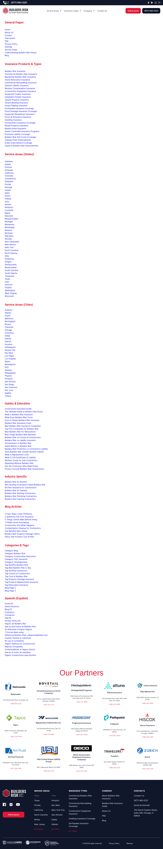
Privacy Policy (11, 44)
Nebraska (9, 236)
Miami (7, 361)
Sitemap (8, 47)
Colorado (9, 176)
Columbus (9, 333)
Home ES (9, 603)
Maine (7, 213)
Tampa (8, 396)
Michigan (9, 221)
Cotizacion (10, 615)
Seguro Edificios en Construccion (20, 643)
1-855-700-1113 (48, 705)
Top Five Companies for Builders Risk (22, 429)
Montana (9, 233)
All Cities (56, 829)
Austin (7, 315)
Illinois (7, 196)
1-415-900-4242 (114, 735)
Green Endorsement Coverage (18, 143)
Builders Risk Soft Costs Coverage (20, 137)
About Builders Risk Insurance (111, 797)
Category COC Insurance (16, 559)
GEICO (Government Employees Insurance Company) (81, 757)
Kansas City (10, 350)
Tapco (15, 725)
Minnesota (9, 224)
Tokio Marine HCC (147, 691)
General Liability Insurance (17, 85)
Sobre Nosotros (12, 606)
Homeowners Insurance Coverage (20, 123)
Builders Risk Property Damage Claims (22, 534)
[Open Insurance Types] (80, 10)
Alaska (8, 164)
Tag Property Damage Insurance (19, 579)
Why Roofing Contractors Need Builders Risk (25, 484)
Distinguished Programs (81, 690)
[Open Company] (94, 10)
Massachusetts (11, 219)
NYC (7, 367)
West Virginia (11, 293)
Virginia (8, 287)
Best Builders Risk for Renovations (20, 431)
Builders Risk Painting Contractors (20, 493)
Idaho (7, 193)
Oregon (8, 261)
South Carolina (11, 270)
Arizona (8, 167)
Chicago (8, 330)
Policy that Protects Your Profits (19, 537)
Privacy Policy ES (13, 621)
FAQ (6, 41)
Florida (8, 184)
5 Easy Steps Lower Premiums (18, 514)
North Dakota (11, 253)
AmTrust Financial (15, 757)
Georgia (8, 187)
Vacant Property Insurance (17, 100)
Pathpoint (114, 724)
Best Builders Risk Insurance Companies (23, 426)
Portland (9, 378)
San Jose (9, 390)
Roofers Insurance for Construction (21, 487)
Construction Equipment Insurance (20, 91)
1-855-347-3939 (81, 734)
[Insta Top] (156, 3)
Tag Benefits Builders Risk (16, 565)
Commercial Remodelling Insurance (21, 82)
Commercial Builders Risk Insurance (21, 74)
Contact (8, 35)
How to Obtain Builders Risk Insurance (22, 420)
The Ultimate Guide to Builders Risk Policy (24, 411)
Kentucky (9, 207)
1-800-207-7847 (81, 771)
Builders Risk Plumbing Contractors (21, 496)
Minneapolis (10, 364)
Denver (8, 338)
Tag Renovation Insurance (16, 585)
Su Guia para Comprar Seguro (18, 629)
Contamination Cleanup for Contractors (23, 528)
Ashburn (8, 310)
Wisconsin (9, 296)
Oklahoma (9, 259)
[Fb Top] (148, 3)
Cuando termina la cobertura (18, 638)
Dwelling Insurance (13, 120)
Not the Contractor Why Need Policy (21, 466)
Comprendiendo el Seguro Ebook (20, 649)
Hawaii (8, 190)
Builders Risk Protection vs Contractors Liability (26, 449)
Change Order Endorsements (18, 140)
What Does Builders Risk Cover (19, 417)
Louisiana (9, 210)
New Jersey (39, 824)
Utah (7, 282)
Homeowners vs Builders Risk (18, 443)
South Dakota (11, 273)
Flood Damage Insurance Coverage (21, 111)
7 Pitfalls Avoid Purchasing (17, 522)
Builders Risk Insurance (15, 71)
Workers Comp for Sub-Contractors (21, 460)
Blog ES (8, 609)
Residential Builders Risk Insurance (20, 77)
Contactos (9, 612)
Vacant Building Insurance (16, 102)
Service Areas (11, 49)
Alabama (9, 161)
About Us (9, 32)
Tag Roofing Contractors (16, 570)
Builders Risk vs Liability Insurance (20, 440)
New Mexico (10, 244)
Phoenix (8, 376)
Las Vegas (9, 356)
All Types (73, 831)
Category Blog (11, 550)
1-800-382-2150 (147, 769)
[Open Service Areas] (60, 10)
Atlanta (8, 313)
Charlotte (9, 327)
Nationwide (16, 694)
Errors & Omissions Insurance (18, 117)
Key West (9, 353)
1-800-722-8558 (81, 702)
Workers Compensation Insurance (20, 88)
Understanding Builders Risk (17, 52)
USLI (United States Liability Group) (48, 760)
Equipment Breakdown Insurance (19, 114)
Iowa (7, 201)
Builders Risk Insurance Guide (112, 804)
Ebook (34, 52)
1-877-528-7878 (15, 768)
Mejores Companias (14, 646)
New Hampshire (12, 241)
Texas (7, 279)
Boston (8, 324)
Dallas (7, 335)
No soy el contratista (14, 641)
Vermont (8, 284)
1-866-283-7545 (147, 737)
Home (7, 29)
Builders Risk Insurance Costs (18, 423)
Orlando (8, 370)
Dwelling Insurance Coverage (82, 818)
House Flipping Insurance (16, 105)
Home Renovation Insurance (17, 80)
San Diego (9, 384)
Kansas (8, 204)
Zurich (147, 757)
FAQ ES (8, 618)
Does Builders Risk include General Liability (24, 452)
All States (38, 829)
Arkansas (9, 170)
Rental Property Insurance (16, 125)
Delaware (9, 181)
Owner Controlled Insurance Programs (22, 131)
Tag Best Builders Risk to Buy (18, 568)
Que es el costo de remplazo (18, 652)
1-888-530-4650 (114, 704)
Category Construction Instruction (20, 556)
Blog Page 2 (10, 588)
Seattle (8, 393)
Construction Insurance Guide (18, 409)
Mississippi (10, 227)
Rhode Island (10, 267)
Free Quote (10, 38)
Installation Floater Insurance (18, 97)
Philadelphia (10, 373)
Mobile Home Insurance (15, 128)
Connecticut (10, 178)
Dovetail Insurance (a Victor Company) (48, 692)
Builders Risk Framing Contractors (20, 499)
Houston (8, 344)
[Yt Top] (152, 3)
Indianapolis (10, 347)
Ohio (7, 256)
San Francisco (11, 387)
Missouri (8, 230)
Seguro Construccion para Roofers (20, 655)
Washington (10, 290)
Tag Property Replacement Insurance (21, 582)
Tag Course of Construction (17, 573)
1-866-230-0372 (114, 768)
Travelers (114, 756)
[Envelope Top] (159, 3)
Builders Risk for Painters (16, 490)
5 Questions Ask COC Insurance (19, 516)
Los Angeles (10, 358)
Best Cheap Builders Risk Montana (20, 434)
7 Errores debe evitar (14, 632)
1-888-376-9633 (48, 734)
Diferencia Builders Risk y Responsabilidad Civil (26, 635)
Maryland (9, 216)
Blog (7, 55)
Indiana (8, 198)
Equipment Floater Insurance (18, 94)
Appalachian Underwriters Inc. (48, 723)
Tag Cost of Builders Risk (16, 576)
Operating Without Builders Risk (19, 463)
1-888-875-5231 (48, 771)
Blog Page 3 (10, 590)
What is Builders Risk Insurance (19, 414)
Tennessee (9, 276)
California (9, 173)
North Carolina (11, 250)
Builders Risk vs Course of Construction (23, 437)
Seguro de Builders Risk (15, 623)
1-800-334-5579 (16, 736)
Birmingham (10, 321)
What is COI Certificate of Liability (20, 457)
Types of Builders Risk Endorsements (21, 145)
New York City (58, 810)
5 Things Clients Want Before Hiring (21, 519)
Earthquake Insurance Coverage (19, 108)
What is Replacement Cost (17, 454)
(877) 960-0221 (19, 2)
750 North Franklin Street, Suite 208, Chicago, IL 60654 (145, 813)
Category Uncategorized (16, 562)
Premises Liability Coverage (17, 134)
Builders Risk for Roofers (16, 482)
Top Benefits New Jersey (16, 531)
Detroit (8, 341)
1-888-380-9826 (147, 703)
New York (9, 247)
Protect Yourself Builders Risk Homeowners (24, 469)
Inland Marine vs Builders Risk (18, 446)
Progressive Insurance (81, 723)
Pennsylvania (10, 264)
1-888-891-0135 (15, 704)
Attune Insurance (114, 692)
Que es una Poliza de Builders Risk (20, 626)
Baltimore (9, 318)
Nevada (8, 239)
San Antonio (10, 381)
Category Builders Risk (15, 553)
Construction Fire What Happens (19, 525)
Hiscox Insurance (147, 725)
